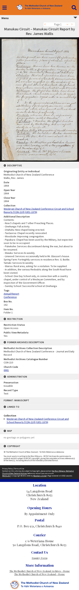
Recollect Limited (39, 476)
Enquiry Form (39, 557)
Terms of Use (19, 468)
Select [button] (68, 24)
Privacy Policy (7, 468)
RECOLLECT (6, 476)
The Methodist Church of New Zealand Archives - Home (39, 571)
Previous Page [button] (46, 24)
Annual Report (11, 293)
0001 (6, 370)
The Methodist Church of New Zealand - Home (39, 574)
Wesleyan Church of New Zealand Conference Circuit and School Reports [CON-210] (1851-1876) (38, 420)
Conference (10, 297)
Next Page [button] (72, 24)
